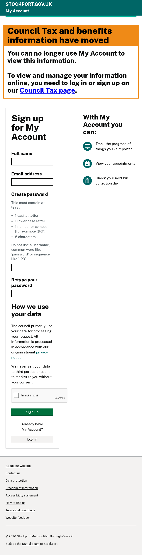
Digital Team (30, 544)
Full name (21, 153)
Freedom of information (22, 488)
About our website (18, 466)
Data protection (16, 480)
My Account (17, 11)
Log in (32, 439)
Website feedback (18, 517)
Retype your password (24, 282)
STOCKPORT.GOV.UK (29, 4)
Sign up (32, 412)
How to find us (15, 503)
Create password (29, 194)
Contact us (13, 473)
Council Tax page (47, 90)
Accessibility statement (22, 495)
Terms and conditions (20, 510)
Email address (26, 173)
